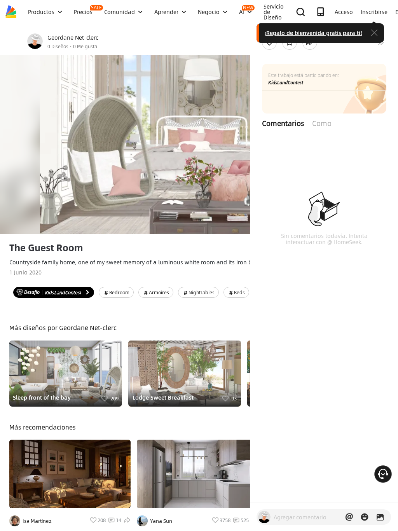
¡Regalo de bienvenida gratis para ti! (313, 33)
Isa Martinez (37, 521)
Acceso (344, 11)
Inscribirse (374, 11)
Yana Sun (161, 521)
